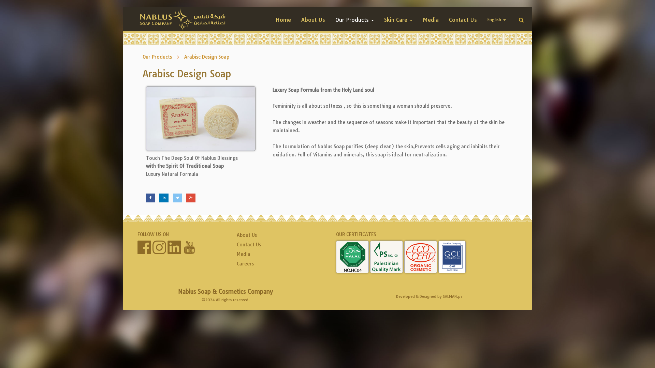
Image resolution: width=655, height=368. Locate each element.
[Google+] (190, 198)
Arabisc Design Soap (206, 57)
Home (283, 19)
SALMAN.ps (453, 296)
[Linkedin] (164, 198)
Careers (245, 264)
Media (431, 19)
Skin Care (396, 19)
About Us (313, 19)
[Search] (521, 20)
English (495, 19)
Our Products (352, 19)
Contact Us (463, 19)
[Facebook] (150, 198)
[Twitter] (177, 198)
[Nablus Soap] (182, 19)
